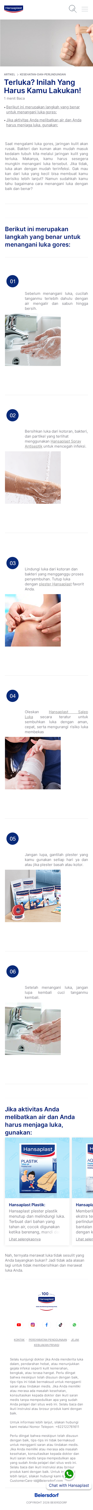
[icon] (18, 1324)
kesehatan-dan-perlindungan (43, 74)
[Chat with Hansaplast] (69, 1474)
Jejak (75, 1340)
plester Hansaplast (55, 584)
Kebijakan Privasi (46, 1345)
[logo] (13, 9)
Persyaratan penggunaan (48, 1340)
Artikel (9, 74)
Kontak (19, 1340)
